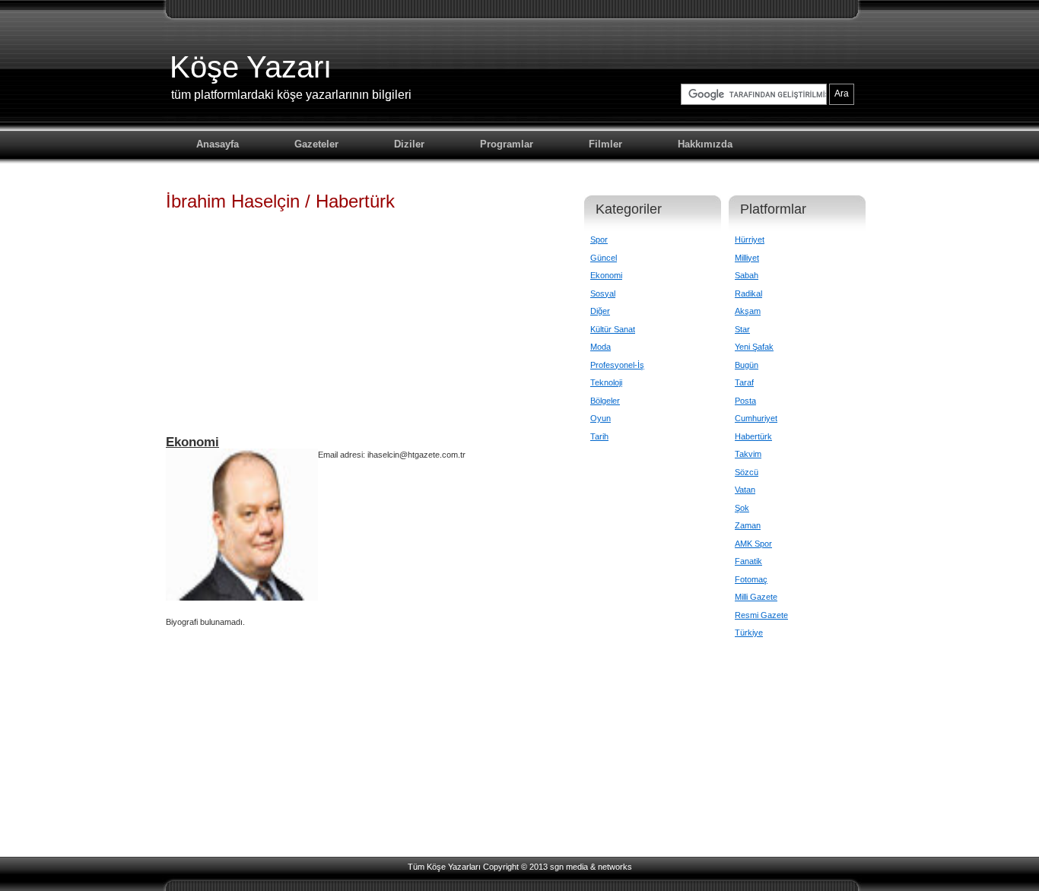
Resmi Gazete (761, 615)
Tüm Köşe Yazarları (444, 866)
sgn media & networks (591, 866)
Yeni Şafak (754, 346)
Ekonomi (606, 275)
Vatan (745, 489)
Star (742, 329)
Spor (599, 239)
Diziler (409, 144)
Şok (742, 507)
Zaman (748, 525)
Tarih (599, 436)
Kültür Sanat (612, 329)
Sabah (746, 275)
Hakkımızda (705, 144)
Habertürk (753, 436)
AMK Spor (753, 543)
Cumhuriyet (756, 418)
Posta (745, 400)
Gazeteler (316, 144)
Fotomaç (751, 579)
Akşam (748, 310)
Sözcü (746, 472)
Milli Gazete (756, 596)
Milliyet (747, 257)
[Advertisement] (363, 330)
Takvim (748, 453)
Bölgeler (605, 400)
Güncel (603, 257)
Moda (600, 346)
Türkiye (749, 632)
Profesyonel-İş (617, 364)
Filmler (605, 144)
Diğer (600, 310)
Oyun (600, 418)
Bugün (746, 364)
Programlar (506, 144)
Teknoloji (606, 382)
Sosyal (602, 293)
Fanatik (748, 561)
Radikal (748, 293)
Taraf (744, 382)
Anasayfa (217, 144)
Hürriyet (749, 239)
